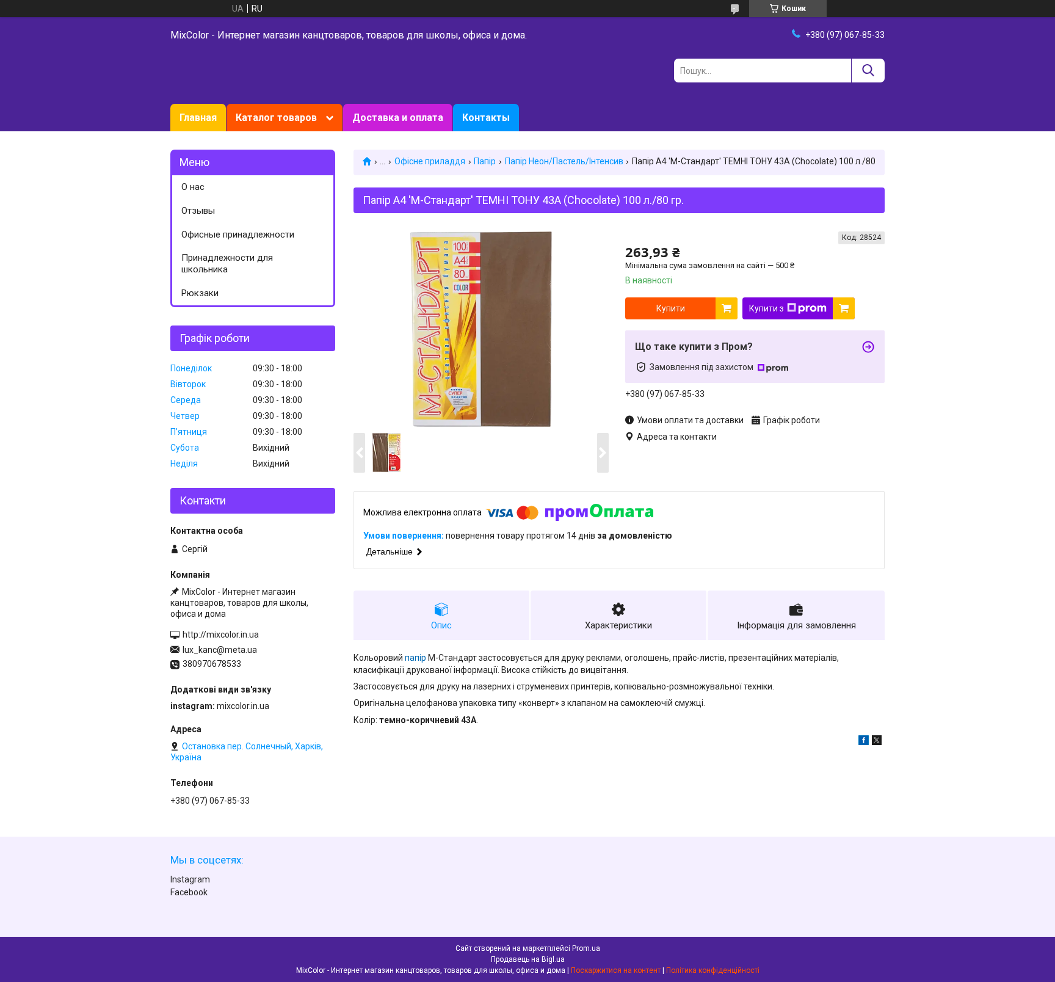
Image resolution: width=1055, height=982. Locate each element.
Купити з (766, 308)
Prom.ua (586, 948)
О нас (193, 186)
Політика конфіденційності (713, 970)
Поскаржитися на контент (616, 970)
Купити (670, 308)
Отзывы (198, 210)
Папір (485, 161)
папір (415, 658)
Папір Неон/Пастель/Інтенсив (564, 161)
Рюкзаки (200, 293)
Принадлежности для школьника (227, 263)
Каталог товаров (276, 117)
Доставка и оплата (397, 117)
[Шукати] (868, 70)
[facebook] (863, 742)
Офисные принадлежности (237, 234)
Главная (198, 117)
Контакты (486, 117)
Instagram (190, 879)
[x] (877, 742)
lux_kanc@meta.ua (220, 650)
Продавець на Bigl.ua (528, 959)
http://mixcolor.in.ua (221, 634)
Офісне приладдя (429, 161)
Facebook (189, 892)
